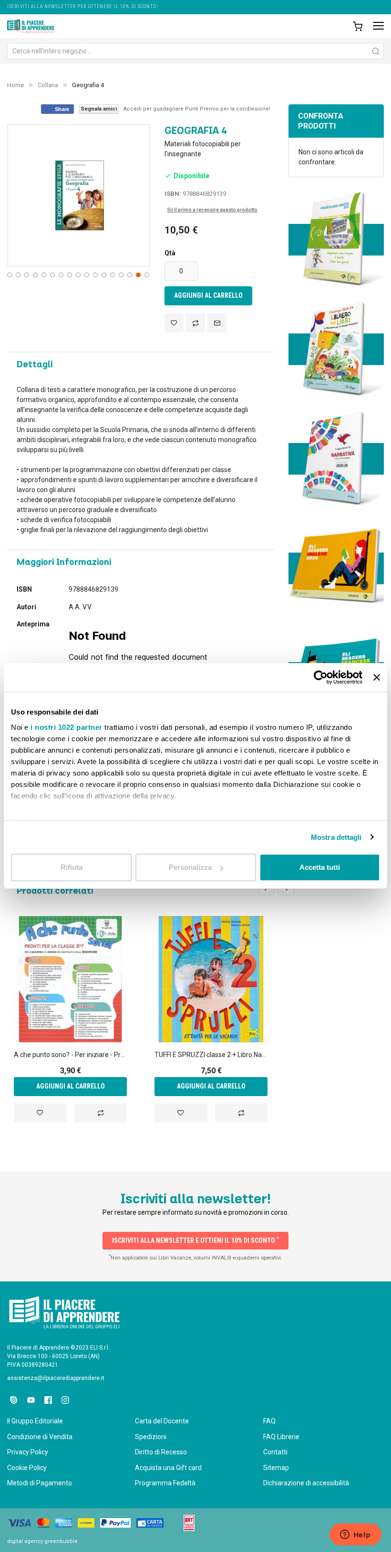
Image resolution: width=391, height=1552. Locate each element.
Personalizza (190, 867)
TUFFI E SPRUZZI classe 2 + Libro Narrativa (211, 1054)
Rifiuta (71, 867)
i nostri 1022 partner (67, 727)
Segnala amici (99, 109)
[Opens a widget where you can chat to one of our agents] (355, 1535)
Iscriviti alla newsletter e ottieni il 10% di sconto (195, 1240)
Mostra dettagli (336, 837)
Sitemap (276, 1467)
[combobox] (195, 51)
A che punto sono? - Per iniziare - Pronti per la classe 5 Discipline (70, 1054)
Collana (48, 85)
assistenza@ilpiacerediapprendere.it (55, 1378)
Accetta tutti (319, 867)
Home (15, 85)
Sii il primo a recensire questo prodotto (212, 209)
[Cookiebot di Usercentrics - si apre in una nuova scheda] (320, 677)
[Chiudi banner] (376, 677)
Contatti (275, 1452)
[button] (8, 274)
